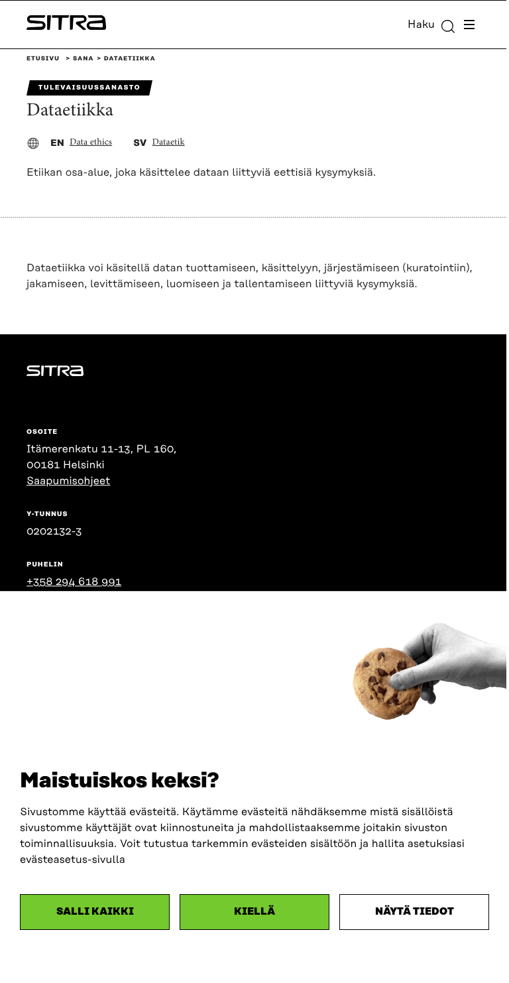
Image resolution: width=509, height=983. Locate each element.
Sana (83, 59)
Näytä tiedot (414, 911)
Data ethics (91, 142)
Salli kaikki (95, 911)
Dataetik (168, 142)
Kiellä (254, 911)
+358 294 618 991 (74, 582)
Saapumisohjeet (68, 481)
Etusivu (43, 59)
